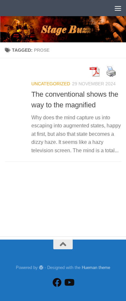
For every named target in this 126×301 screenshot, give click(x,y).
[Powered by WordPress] (41, 267)
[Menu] (118, 8)
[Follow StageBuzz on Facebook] (57, 282)
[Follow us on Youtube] (68, 282)
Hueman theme (96, 267)
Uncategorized (50, 83)
